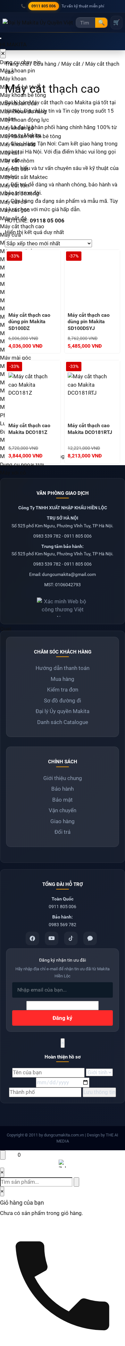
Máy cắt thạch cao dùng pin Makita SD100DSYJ (89, 322)
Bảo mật (62, 799)
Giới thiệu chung (62, 778)
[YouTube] (51, 938)
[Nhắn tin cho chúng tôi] (9, 1155)
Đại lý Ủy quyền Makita (62, 711)
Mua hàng (62, 679)
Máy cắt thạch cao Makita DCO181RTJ (90, 428)
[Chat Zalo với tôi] (62, 1164)
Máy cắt (70, 64)
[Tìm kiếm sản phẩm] (76, 1182)
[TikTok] (71, 938)
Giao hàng (62, 821)
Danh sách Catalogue (62, 722)
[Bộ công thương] (62, 604)
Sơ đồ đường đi (62, 700)
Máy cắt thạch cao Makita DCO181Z (29, 428)
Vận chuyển (62, 810)
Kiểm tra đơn (62, 689)
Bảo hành (62, 789)
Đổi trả (62, 832)
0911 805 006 (43, 6)
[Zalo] (90, 938)
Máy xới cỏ (13, 472)
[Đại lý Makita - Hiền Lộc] (38, 22)
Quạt (6, 629)
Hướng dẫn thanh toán (62, 668)
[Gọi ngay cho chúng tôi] (62, 1283)
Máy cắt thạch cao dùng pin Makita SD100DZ (29, 322)
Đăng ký (62, 1018)
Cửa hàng (44, 64)
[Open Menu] (0, 38)
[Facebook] (32, 938)
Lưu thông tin (99, 1092)
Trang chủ (17, 64)
